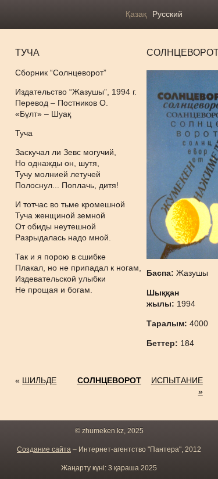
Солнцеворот (109, 380)
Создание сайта (44, 449)
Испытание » (177, 386)
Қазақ (136, 14)
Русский (167, 14)
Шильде (39, 380)
